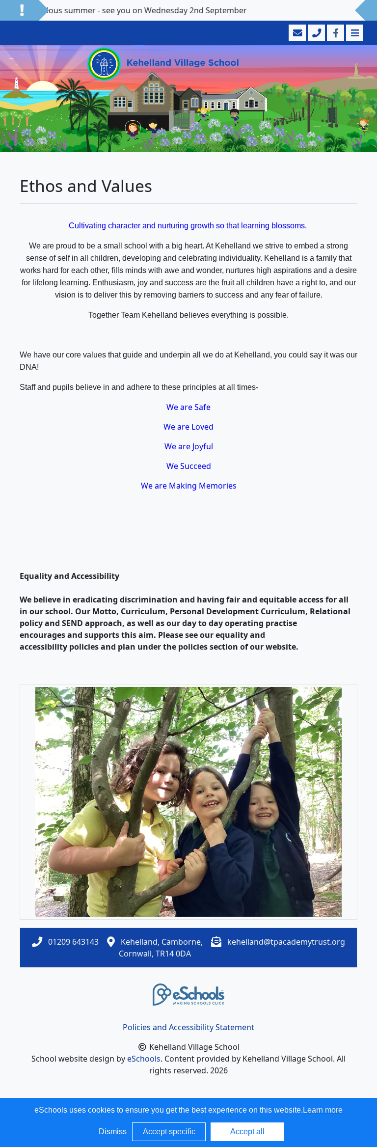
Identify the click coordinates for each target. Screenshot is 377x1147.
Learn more (323, 1110)
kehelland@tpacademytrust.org (286, 941)
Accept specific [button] (169, 1131)
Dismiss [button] (113, 1131)
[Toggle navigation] (353, 33)
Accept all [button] (247, 1131)
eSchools (144, 1058)
